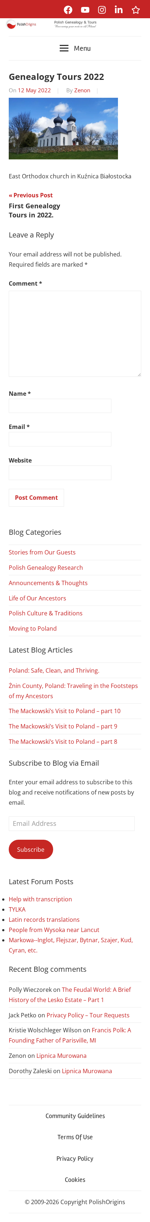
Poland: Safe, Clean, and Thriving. (54, 670)
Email (19, 427)
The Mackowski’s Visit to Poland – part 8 (63, 742)
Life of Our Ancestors (37, 598)
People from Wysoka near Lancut (54, 930)
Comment (25, 283)
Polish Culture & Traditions (46, 613)
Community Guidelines (75, 1116)
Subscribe (30, 850)
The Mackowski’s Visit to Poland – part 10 (65, 711)
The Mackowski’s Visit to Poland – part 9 (63, 726)
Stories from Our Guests (42, 552)
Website (20, 460)
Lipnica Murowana (61, 1056)
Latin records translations (44, 920)
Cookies (75, 1180)
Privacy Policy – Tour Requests (88, 1015)
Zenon (82, 90)
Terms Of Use (75, 1137)
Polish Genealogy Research (46, 568)
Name (20, 394)
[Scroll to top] (137, 1209)
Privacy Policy (75, 1159)
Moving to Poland (33, 628)
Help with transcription (40, 899)
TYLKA (17, 909)
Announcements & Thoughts (48, 583)
